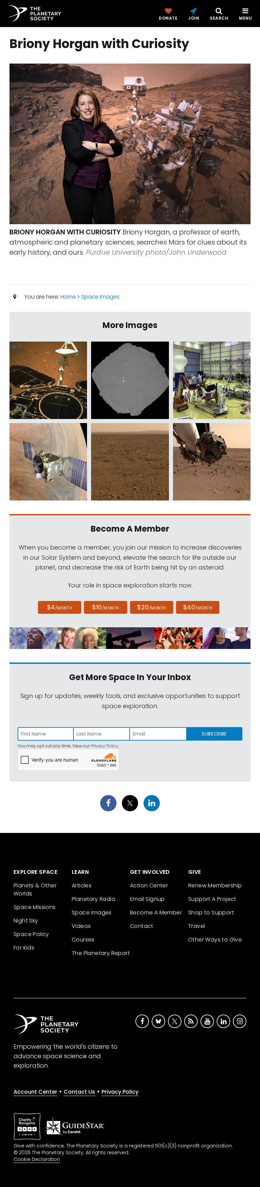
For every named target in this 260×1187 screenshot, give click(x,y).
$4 (59, 607)
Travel (196, 926)
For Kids (24, 948)
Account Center (35, 1092)
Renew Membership (215, 885)
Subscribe (214, 733)
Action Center (149, 885)
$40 (197, 607)
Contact (141, 926)
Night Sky (26, 921)
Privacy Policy (104, 746)
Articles (81, 885)
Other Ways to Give (215, 940)
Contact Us (79, 1092)
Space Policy (31, 934)
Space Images (100, 297)
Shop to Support (211, 912)
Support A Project (212, 899)
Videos (81, 926)
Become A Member (156, 912)
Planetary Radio (93, 899)
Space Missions (35, 907)
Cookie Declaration (37, 1159)
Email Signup (147, 899)
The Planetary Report (101, 953)
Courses (83, 940)
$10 (105, 607)
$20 (151, 607)
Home (68, 297)
